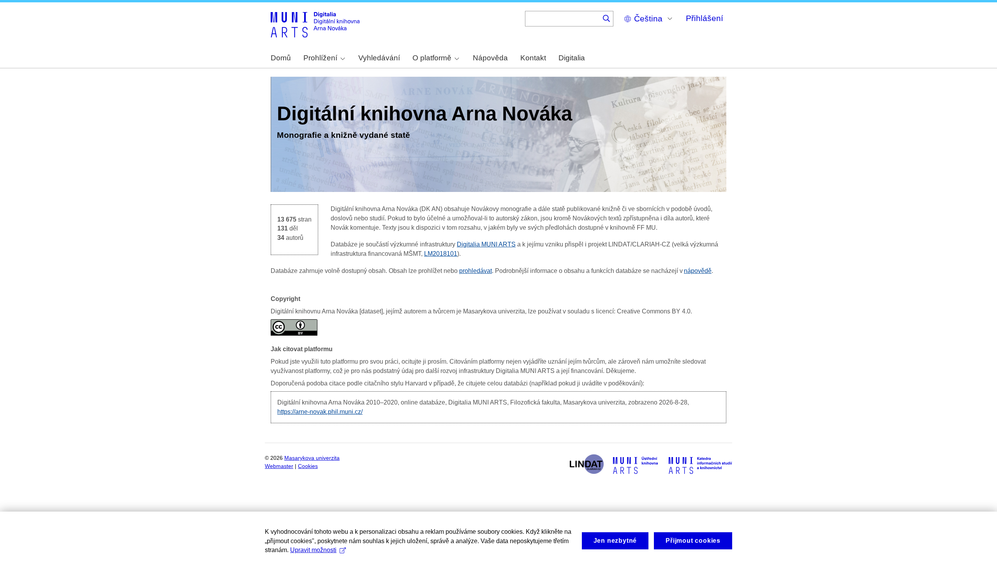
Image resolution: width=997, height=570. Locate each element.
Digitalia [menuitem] (571, 58)
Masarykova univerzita (312, 458)
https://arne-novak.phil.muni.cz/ (320, 411)
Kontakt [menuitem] (533, 58)
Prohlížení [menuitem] (320, 58)
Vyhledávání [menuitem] (379, 58)
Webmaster (279, 466)
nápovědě (698, 270)
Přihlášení (704, 18)
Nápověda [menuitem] (490, 58)
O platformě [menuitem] (431, 58)
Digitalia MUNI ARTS (486, 244)
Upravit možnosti (313, 550)
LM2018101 (440, 253)
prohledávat (475, 270)
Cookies (308, 466)
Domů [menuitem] (281, 58)
